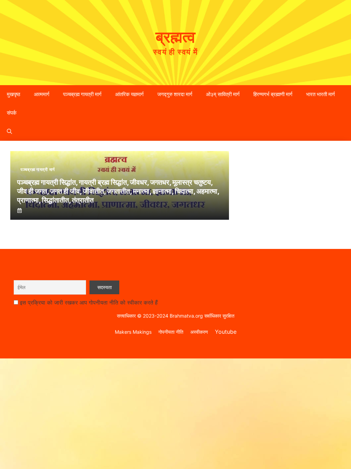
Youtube (226, 331)
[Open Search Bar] (9, 131)
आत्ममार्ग (41, 94)
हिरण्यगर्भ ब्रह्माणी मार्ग (272, 94)
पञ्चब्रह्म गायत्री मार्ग (82, 94)
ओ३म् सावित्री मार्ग (223, 94)
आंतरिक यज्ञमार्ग (129, 94)
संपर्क (11, 113)
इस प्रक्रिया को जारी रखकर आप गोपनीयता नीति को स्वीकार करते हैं (89, 302)
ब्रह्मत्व (175, 36)
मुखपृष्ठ (13, 94)
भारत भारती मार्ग (320, 94)
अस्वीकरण (199, 332)
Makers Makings (133, 332)
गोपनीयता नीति (170, 332)
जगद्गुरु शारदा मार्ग (174, 94)
